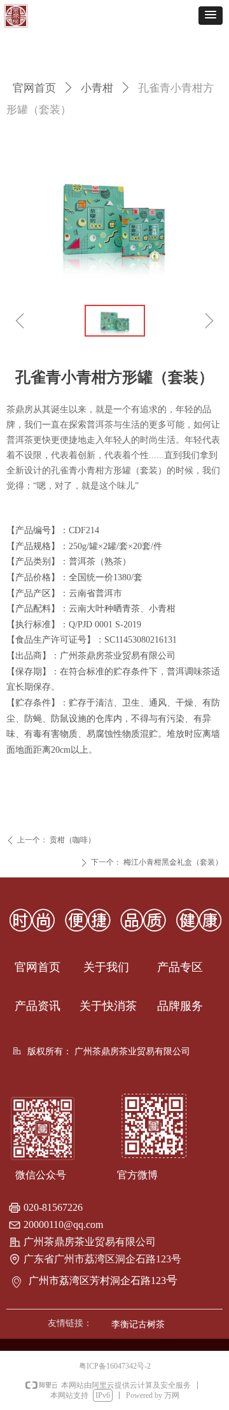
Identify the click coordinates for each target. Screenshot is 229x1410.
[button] (210, 15)
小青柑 (97, 88)
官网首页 (34, 88)
